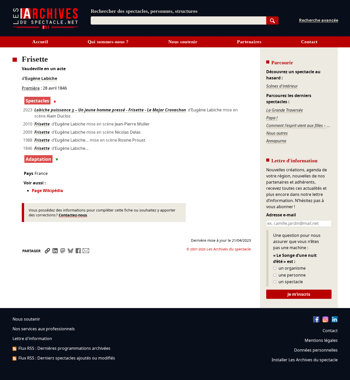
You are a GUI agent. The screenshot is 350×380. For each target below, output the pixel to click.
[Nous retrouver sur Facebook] (316, 321)
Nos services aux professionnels (44, 329)
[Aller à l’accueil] (45, 28)
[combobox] (178, 20)
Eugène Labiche (41, 78)
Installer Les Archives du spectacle (305, 360)
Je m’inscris (298, 294)
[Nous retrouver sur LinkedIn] (335, 321)
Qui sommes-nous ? (108, 41)
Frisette (42, 124)
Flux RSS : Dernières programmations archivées (64, 348)
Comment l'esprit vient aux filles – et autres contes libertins (298, 125)
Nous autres (277, 133)
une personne (291, 275)
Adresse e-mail (281, 215)
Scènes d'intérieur (282, 86)
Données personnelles (316, 350)
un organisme (291, 268)
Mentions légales (321, 340)
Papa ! (271, 118)
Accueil (40, 41)
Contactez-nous (73, 215)
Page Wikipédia (47, 190)
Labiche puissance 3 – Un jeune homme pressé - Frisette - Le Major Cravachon (110, 110)
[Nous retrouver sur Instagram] (325, 321)
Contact (309, 41)
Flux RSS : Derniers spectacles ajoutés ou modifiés (66, 358)
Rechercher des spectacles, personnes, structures (144, 11)
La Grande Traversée (284, 110)
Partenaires (249, 41)
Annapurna (276, 141)
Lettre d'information (32, 338)
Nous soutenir (183, 41)
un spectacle (290, 282)
